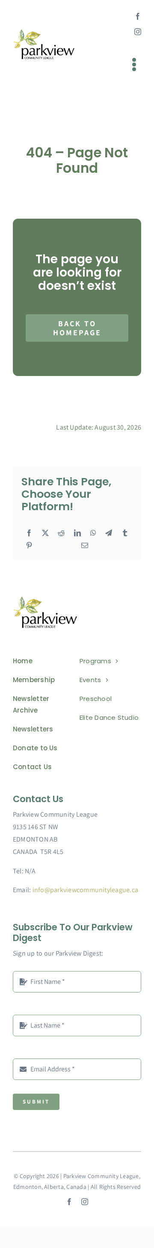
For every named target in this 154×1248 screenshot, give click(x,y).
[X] (45, 533)
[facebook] (137, 16)
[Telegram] (108, 533)
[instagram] (137, 31)
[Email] (84, 546)
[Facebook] (29, 533)
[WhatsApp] (93, 533)
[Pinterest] (29, 546)
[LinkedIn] (77, 533)
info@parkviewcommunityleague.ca (85, 889)
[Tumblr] (125, 533)
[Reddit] (61, 533)
